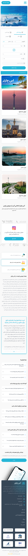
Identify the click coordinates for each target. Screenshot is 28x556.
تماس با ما (23, 525)
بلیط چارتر (23, 512)
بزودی (14, 460)
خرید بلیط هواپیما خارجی (20, 515)
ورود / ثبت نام (6, 3)
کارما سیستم (10, 554)
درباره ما (23, 522)
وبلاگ (24, 519)
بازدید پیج (14, 239)
